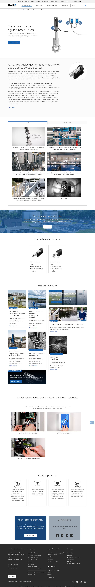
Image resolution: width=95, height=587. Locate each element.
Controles (30, 562)
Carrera (38, 1)
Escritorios (50, 559)
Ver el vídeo (14, 42)
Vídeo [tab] (27, 122)
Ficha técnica (31, 574)
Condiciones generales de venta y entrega (68, 586)
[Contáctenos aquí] (92, 422)
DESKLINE (50, 572)
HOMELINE (51, 577)
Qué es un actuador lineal (74, 563)
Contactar (70, 553)
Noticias (27, 1)
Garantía (56, 586)
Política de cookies (21, 586)
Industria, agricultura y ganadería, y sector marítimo (57, 553)
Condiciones (39, 586)
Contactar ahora (30, 535)
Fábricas (69, 555)
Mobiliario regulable (53, 561)
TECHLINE (50, 575)
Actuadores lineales (33, 553)
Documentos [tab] (67, 122)
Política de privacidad (48, 586)
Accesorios (31, 564)
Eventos (32, 1)
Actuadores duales (33, 557)
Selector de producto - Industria (36, 572)
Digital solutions (32, 566)
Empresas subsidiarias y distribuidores (74, 558)
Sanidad (50, 556)
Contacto (12, 576)
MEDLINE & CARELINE (54, 570)
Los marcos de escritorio (34, 569)
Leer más (11, 107)
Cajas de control (32, 559)
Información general (31, 586)
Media (69, 561)
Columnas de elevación (34, 555)
